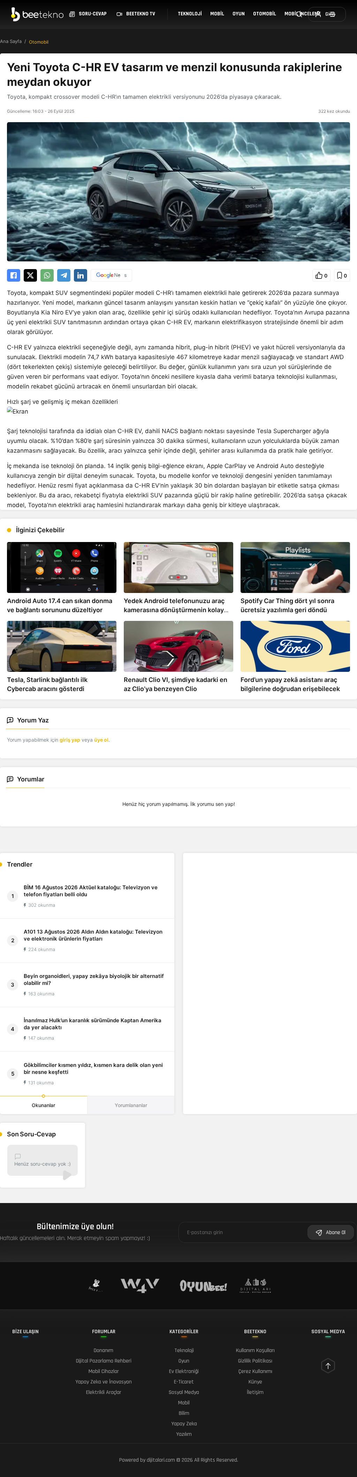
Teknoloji (190, 13)
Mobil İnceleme (302, 13)
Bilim (184, 1413)
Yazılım (184, 1434)
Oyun (239, 13)
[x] (30, 275)
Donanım (103, 1350)
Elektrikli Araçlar (103, 1392)
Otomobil (264, 13)
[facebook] (13, 275)
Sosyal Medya (184, 1392)
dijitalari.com (161, 1460)
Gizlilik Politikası (255, 1361)
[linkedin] (80, 275)
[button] (321, 275)
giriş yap (70, 740)
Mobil (217, 13)
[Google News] (111, 275)
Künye (255, 1382)
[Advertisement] (270, 902)
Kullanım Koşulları (255, 1350)
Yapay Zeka (184, 1423)
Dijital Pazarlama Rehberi (103, 1361)
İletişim (255, 1392)
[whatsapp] (47, 275)
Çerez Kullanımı (255, 1371)
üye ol (101, 740)
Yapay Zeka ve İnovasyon (103, 1382)
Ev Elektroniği (184, 1371)
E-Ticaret (184, 1382)
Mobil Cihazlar (104, 1371)
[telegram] (63, 275)
